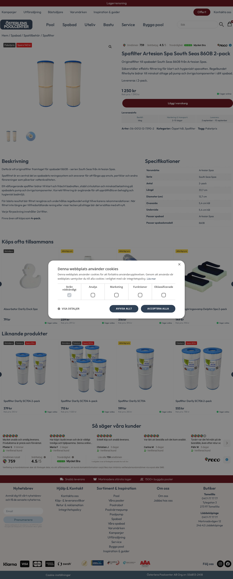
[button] (68, 308)
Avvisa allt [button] (124, 308)
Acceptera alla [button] (158, 308)
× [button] (179, 264)
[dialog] (116, 289)
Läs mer (151, 278)
